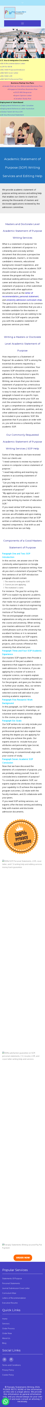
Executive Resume (10, 1303)
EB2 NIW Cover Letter (9, 73)
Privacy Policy (8, 1370)
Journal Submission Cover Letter (16, 1288)
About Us (6, 1338)
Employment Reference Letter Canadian (17, 105)
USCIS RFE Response (23, 92)
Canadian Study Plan (23, 98)
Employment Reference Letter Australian (17, 108)
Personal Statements (11, 1283)
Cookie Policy (8, 1375)
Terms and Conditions (11, 1365)
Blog (4, 1343)
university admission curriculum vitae (24, 300)
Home (4, 1319)
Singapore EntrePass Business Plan (23, 89)
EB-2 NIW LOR (6, 76)
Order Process (8, 1328)
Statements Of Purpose (12, 1278)
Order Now (7, 1333)
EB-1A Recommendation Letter (13, 63)
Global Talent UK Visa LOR (12, 112)
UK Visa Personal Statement (12, 115)
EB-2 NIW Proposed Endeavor (13, 70)
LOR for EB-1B (6, 66)
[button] (5, 1401)
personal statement (29, 296)
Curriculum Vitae (9, 1293)
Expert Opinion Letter (23, 95)
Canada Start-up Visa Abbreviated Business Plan (22, 86)
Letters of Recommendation (14, 1298)
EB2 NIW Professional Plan (12, 79)
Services (6, 1324)
